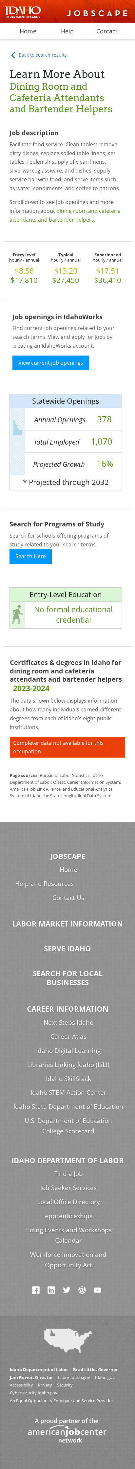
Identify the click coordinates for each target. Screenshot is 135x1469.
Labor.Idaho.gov (74, 1377)
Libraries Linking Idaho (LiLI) (68, 1064)
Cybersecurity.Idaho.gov (33, 1393)
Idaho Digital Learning (68, 1050)
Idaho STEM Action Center (68, 1092)
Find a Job (68, 1173)
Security (65, 1385)
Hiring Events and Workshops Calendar (68, 1235)
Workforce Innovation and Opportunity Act (68, 1259)
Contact (106, 31)
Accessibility (21, 1385)
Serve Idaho (67, 948)
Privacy (45, 1385)
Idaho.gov (105, 1377)
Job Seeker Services (68, 1187)
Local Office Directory (68, 1201)
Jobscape (67, 856)
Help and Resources (44, 883)
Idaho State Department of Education (68, 1106)
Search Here (30, 556)
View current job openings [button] (50, 362)
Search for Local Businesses (68, 978)
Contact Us (68, 897)
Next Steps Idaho (68, 1022)
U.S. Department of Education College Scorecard (68, 1125)
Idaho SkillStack (68, 1078)
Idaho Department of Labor (67, 1160)
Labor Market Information (67, 923)
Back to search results (42, 55)
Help (67, 31)
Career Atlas (68, 1036)
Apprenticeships (68, 1215)
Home (28, 31)
